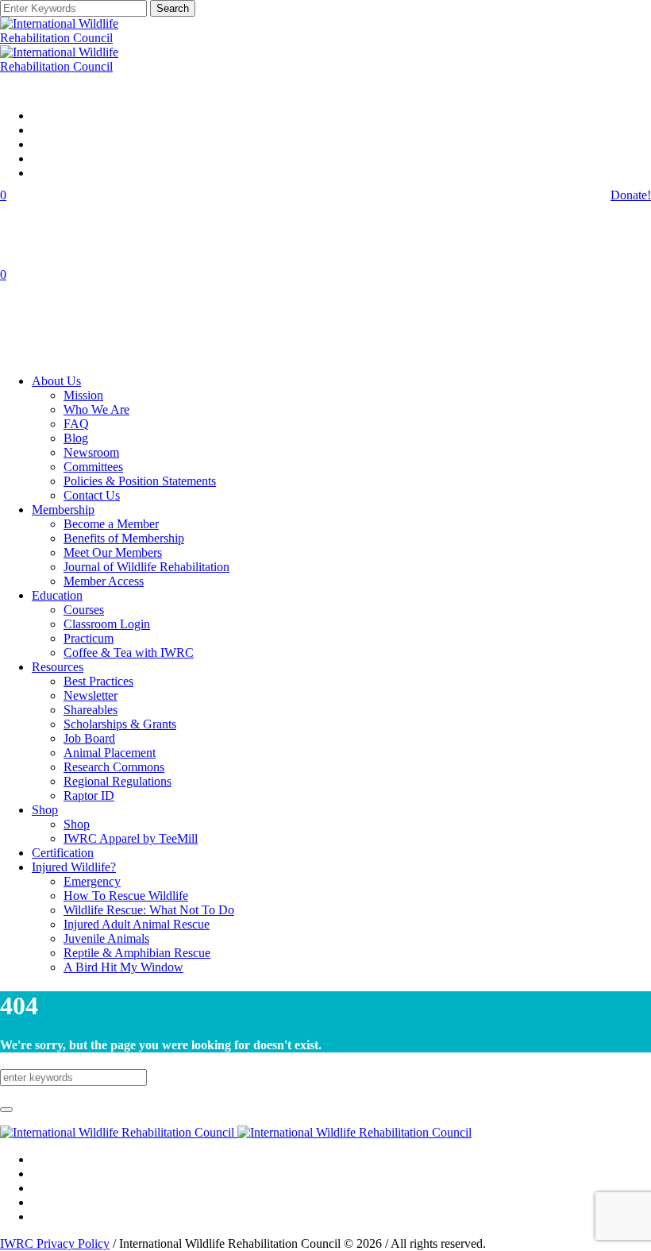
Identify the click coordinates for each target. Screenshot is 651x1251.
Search (172, 8)
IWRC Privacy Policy (55, 1243)
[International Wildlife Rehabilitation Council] (236, 1132)
